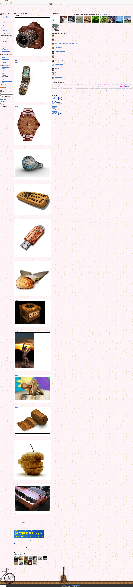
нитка (99, 88)
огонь (110, 88)
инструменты (67, 86)
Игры (3, 70)
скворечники (99, 90)
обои (105, 88)
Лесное (53, 109)
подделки (130, 88)
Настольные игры (5, 17)
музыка (87, 88)
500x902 (16, 62)
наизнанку (92, 88)
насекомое (96, 88)
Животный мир (5, 20)
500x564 (16, 441)
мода (79, 88)
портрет (53, 90)
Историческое (4, 30)
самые (75, 90)
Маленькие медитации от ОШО (7, 82)
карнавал (82, 86)
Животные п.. (54, 99)
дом (123, 84)
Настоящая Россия (5, 67)
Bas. (64, 585)
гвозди (116, 84)
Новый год (102, 88)
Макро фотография (5, 27)
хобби (81, 91)
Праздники (4, 75)
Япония (102, 91)
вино (84, 84)
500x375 (16, 150)
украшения (57, 91)
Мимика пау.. (54, 112)
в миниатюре (80, 84)
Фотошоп (4, 63)
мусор (90, 88)
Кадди (53, 101)
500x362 (16, 484)
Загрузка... (32, 540)
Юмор (3, 46)
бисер (73, 84)
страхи (131, 90)
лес (61, 88)
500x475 (16, 220)
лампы (56, 88)
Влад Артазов (88, 84)
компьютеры (104, 86)
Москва (84, 88)
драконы (125, 84)
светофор (81, 90)
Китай (94, 86)
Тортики (57, 68)
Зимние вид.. (54, 114)
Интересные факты (5, 38)
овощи (107, 88)
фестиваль (67, 91)
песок (120, 88)
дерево (121, 84)
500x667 (16, 106)
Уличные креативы (5, 59)
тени (54, 91)
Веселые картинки (5, 49)
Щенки (53, 102)
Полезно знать (5, 36)
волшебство (105, 84)
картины (86, 86)
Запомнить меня (6, 96)
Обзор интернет (5, 16)
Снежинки (115, 90)
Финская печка (58, 77)
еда (127, 84)
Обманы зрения (5, 52)
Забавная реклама (5, 28)
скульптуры (105, 90)
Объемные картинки (6, 51)
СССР (121, 90)
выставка (113, 84)
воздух (98, 84)
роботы (64, 90)
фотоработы (75, 91)
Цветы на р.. (54, 111)
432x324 (16, 300)
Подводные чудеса (59, 64)
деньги (118, 84)
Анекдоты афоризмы (6, 39)
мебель (71, 88)
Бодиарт (3, 57)
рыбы (66, 90)
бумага (75, 84)
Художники (4, 60)
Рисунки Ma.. (54, 108)
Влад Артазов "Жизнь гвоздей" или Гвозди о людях (66, 43)
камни (73, 86)
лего (58, 88)
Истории (3, 44)
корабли (108, 86)
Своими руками (5, 62)
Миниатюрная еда (59, 55)
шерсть (95, 91)
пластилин (123, 88)
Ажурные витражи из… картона (62, 34)
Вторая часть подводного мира (62, 60)
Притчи (3, 79)
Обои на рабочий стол (6, 33)
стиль (128, 90)
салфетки (69, 90)
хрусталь (84, 91)
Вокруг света (101, 84)
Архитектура (4, 31)
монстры (81, 88)
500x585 (16, 16)
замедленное (53, 86)
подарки (127, 88)
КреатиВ (122, 86)
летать (64, 88)
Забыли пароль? (6, 97)
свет (79, 90)
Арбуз (62, 84)
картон (88, 86)
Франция (79, 91)
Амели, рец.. (54, 113)
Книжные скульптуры (60, 51)
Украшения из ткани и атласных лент (63, 38)
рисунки (60, 90)
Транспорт (4, 23)
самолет (72, 90)
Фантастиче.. (54, 103)
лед (60, 88)
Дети (3, 25)
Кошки (113, 86)
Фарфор (63, 91)
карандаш (79, 86)
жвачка (130, 84)
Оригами (115, 88)
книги (97, 86)
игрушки (60, 86)
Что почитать (4, 43)
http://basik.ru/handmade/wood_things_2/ (22, 549)
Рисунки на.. (54, 97)
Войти (1, 97)
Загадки (3, 68)
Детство (53, 104)
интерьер (70, 86)
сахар (77, 90)
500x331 (16, 375)
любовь (68, 88)
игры (63, 86)
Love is (53, 84)
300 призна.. (54, 107)
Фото (3, 55)
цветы (91, 91)
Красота (115, 86)
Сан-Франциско (58, 47)
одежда (112, 88)
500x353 (16, 407)
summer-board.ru (107, 14)
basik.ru (15, 522)
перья (118, 88)
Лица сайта (4, 73)
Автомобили (56, 84)
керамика (91, 86)
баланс (71, 84)
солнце (118, 90)
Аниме (59, 84)
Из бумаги (57, 72)
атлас (68, 84)
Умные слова (4, 41)
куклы (128, 86)
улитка (61, 91)
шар (93, 91)
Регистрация (3, 99)
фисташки (70, 91)
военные (95, 84)
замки (56, 86)
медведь (74, 88)
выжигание (109, 84)
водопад (92, 84)
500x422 (16, 262)
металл (77, 88)
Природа (3, 22)
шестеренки (98, 91)
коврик (100, 86)
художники (87, 91)
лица (66, 88)
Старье (123, 90)
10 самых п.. (54, 106)
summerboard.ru (17, 554)
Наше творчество (5, 71)
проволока (55, 90)
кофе (110, 86)
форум (57, 6)
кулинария (53, 88)
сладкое (110, 90)
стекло (126, 90)
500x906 (16, 331)
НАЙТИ (2, 107)
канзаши (76, 86)
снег (112, 90)
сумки (53, 91)
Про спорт (4, 19)
